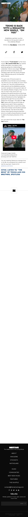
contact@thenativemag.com (14, 487)
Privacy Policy (12, 515)
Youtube (18, 490)
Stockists (14, 460)
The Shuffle (14, 482)
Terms (18, 515)
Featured (14, 479)
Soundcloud (16, 490)
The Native (13, 45)
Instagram (11, 490)
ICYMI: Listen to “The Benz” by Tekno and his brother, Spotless (13, 172)
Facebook (9, 490)
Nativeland (14, 463)
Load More (14, 437)
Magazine (14, 457)
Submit (22, 503)
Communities (14, 472)
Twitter (14, 490)
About (14, 453)
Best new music (14, 476)
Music (14, 469)
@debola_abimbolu (7, 166)
